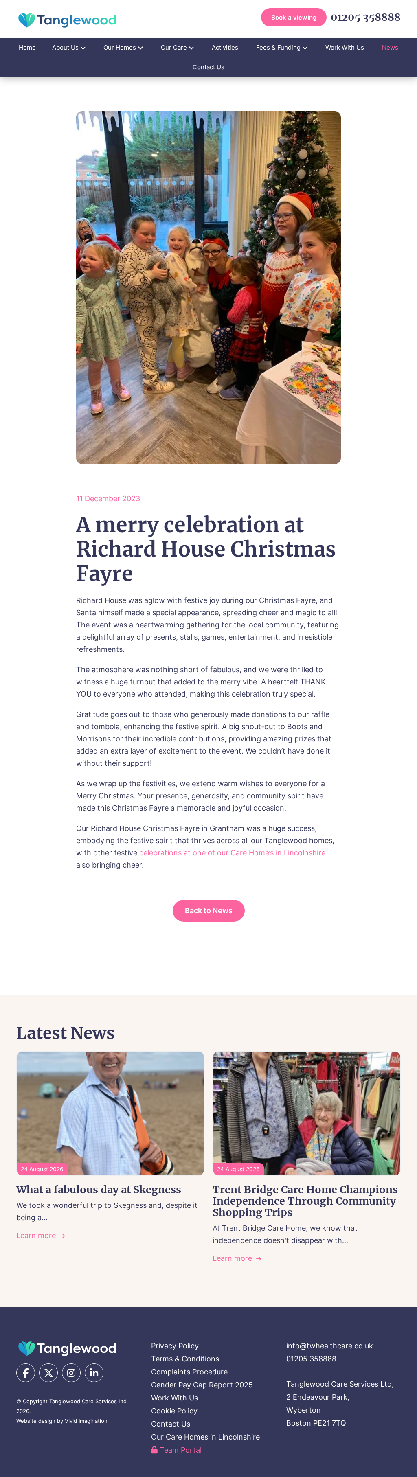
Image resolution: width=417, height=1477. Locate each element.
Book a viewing (293, 17)
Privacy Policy (175, 1345)
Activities (225, 47)
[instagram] (71, 1372)
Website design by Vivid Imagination (62, 1421)
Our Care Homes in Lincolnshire (205, 1437)
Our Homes (119, 47)
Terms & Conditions (185, 1358)
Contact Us (208, 67)
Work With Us (344, 47)
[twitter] (48, 1372)
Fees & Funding (278, 47)
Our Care (174, 47)
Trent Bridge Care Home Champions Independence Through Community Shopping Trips (305, 1201)
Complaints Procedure (189, 1371)
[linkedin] (94, 1372)
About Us (65, 47)
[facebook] (25, 1372)
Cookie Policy (174, 1411)
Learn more (36, 1235)
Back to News (209, 910)
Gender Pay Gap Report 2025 (202, 1385)
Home (27, 47)
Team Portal (180, 1450)
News (390, 47)
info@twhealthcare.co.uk (329, 1345)
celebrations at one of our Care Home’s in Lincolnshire (232, 852)
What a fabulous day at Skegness (98, 1189)
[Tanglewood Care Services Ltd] (67, 1348)
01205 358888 (366, 17)
